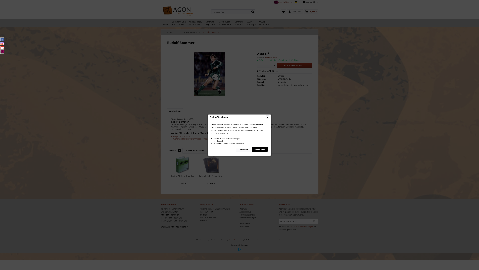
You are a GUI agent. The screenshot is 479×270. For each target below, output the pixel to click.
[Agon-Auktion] (2, 52)
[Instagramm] (2, 43)
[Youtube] (2, 48)
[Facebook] (2, 39)
